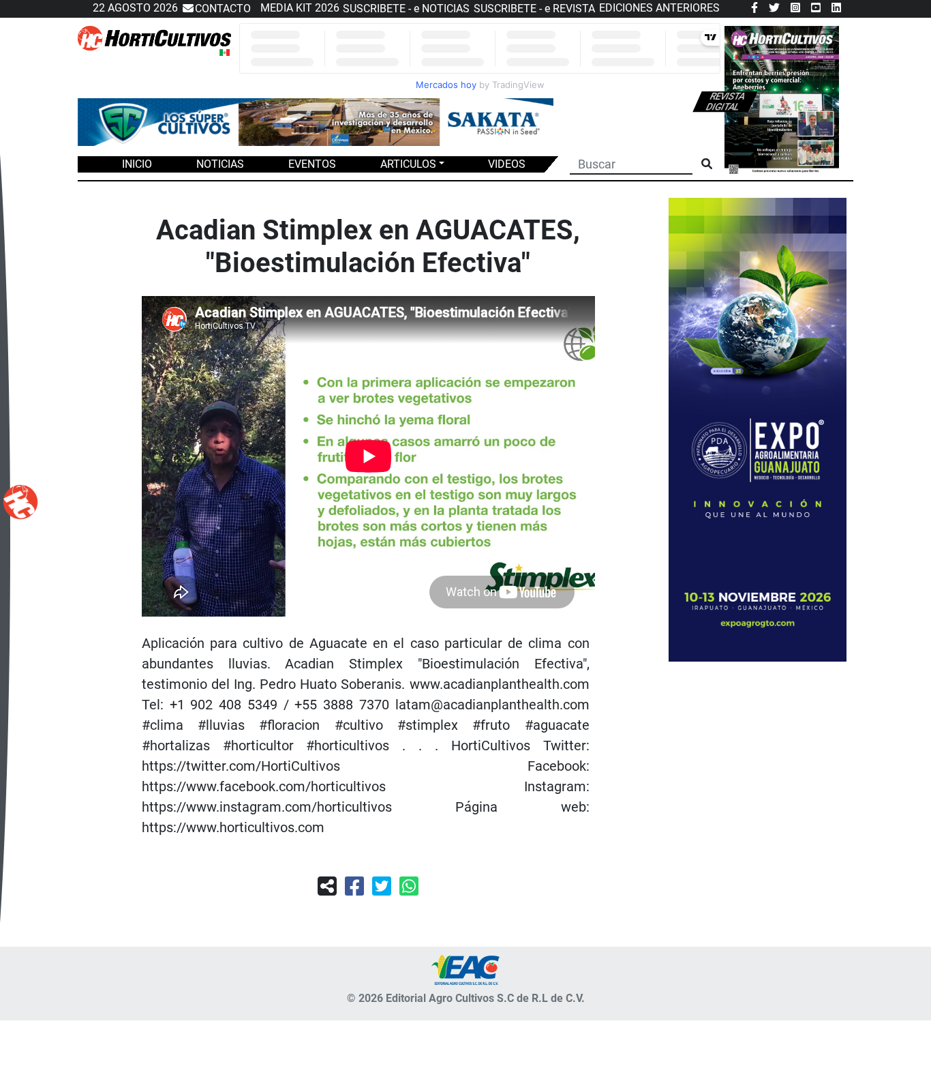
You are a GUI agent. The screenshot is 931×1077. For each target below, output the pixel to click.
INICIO (137, 164)
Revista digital (726, 101)
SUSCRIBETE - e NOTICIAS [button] (406, 8)
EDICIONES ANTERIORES (659, 7)
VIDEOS (506, 164)
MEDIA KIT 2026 (299, 7)
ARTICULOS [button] (408, 164)
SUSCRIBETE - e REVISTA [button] (534, 8)
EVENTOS (312, 164)
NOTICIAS (220, 164)
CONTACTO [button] (223, 8)
